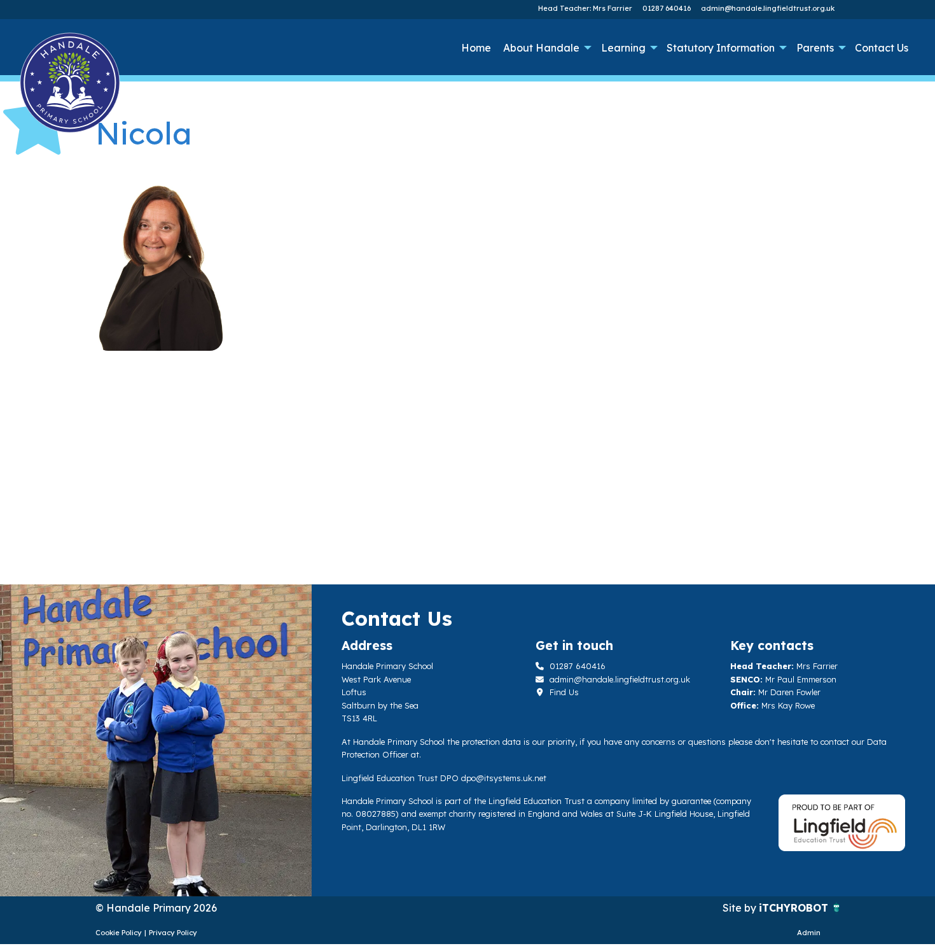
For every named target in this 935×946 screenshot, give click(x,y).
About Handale (541, 47)
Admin (809, 932)
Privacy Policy (173, 932)
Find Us (563, 692)
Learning (623, 47)
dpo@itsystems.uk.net (503, 778)
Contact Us (881, 47)
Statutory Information (721, 47)
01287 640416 (666, 8)
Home (476, 47)
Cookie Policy (118, 932)
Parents (815, 47)
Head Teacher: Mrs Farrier (585, 8)
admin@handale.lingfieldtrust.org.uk (768, 8)
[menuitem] (476, 48)
